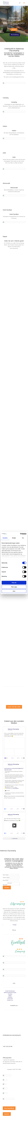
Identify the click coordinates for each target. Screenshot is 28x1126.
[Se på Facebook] (23, 758)
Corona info (10, 998)
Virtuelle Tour (10, 1000)
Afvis (14, 591)
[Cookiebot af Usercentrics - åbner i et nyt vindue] (20, 534)
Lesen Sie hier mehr (14, 471)
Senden (6, 887)
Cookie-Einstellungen (10, 991)
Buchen (14, 29)
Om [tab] (23, 538)
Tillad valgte (14, 586)
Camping (10, 994)
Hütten (10, 995)
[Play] (14, 825)
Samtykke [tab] (5, 538)
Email (4, 880)
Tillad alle (14, 582)
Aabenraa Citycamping (13, 729)
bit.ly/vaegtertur (16, 788)
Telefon (4, 877)
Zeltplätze (10, 997)
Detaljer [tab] (14, 538)
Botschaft (5, 884)
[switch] (24, 567)
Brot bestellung (15, 34)
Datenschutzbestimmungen (10, 992)
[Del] (22, 758)
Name (4, 874)
